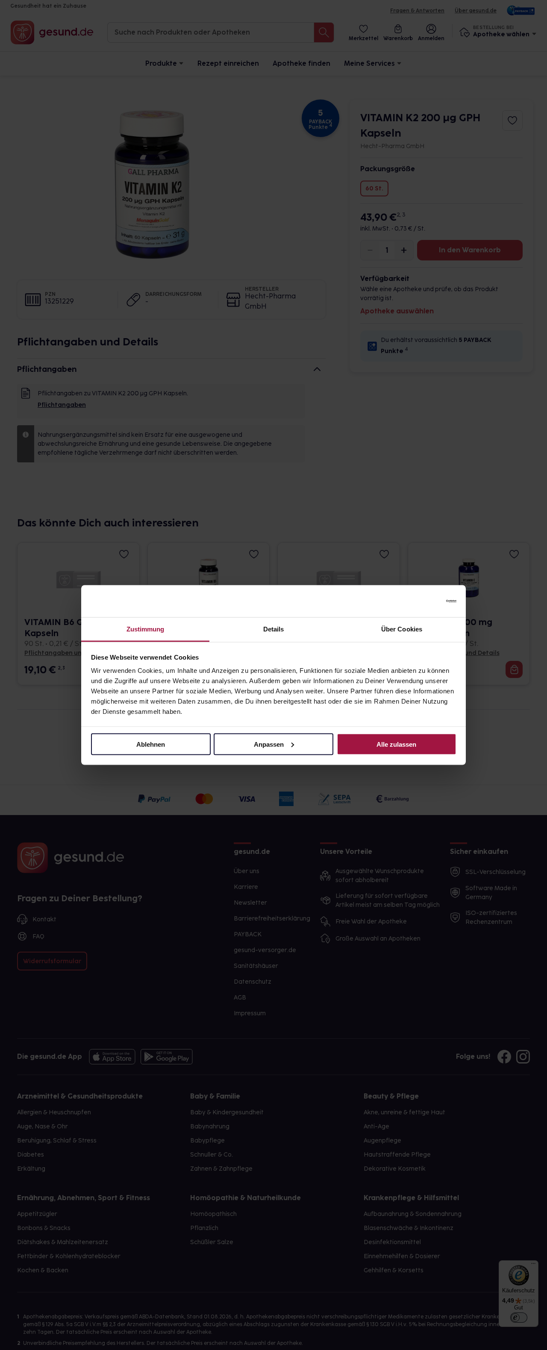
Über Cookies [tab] (401, 629)
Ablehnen (150, 744)
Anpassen (269, 744)
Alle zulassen (396, 744)
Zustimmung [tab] (145, 629)
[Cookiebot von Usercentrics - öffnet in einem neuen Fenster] (419, 601)
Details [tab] (273, 629)
